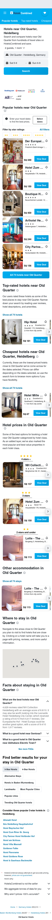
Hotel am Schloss (11, 840)
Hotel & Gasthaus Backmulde (17, 860)
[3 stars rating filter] (15, 135)
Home (12, 907)
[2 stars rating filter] (6, 135)
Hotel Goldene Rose (13, 856)
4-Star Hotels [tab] (28, 769)
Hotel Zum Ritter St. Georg (16, 832)
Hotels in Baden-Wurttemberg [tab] (19, 782)
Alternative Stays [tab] (12, 775)
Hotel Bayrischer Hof (13, 828)
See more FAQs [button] (26, 748)
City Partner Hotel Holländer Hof (19, 836)
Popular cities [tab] (11, 795)
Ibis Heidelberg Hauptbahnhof (18, 824)
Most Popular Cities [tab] (30, 789)
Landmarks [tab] (9, 789)
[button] (5, 13)
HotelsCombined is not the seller (21, 883)
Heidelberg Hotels (38, 912)
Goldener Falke (10, 848)
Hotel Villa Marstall (12, 844)
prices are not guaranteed (22, 875)
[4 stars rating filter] (26, 135)
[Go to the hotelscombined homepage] (21, 12)
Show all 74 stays (12, 581)
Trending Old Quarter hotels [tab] (18, 802)
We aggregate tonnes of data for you (22, 888)
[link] (26, 274)
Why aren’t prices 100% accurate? (21, 894)
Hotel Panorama (11, 852)
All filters (44, 129)
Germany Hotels (25, 907)
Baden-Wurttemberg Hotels (10, 912)
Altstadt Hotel (10, 819)
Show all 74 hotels (12, 314)
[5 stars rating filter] (39, 135)
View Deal (41, 158)
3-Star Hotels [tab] (10, 769)
